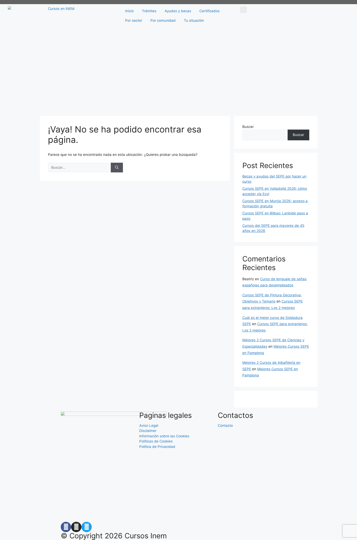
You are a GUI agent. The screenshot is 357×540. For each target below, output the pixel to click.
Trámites (149, 11)
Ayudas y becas (178, 11)
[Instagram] (76, 527)
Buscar (248, 127)
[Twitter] (86, 527)
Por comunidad (163, 20)
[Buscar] (117, 168)
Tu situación (194, 20)
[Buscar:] (79, 167)
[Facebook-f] (66, 527)
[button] (243, 9)
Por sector (133, 20)
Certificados (209, 11)
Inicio (129, 11)
